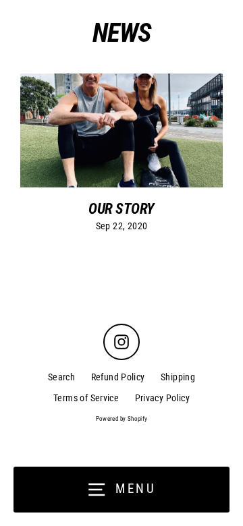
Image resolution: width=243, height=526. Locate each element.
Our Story (121, 208)
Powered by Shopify (122, 418)
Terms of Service (86, 397)
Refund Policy (118, 377)
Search (61, 377)
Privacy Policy (162, 397)
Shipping (178, 377)
